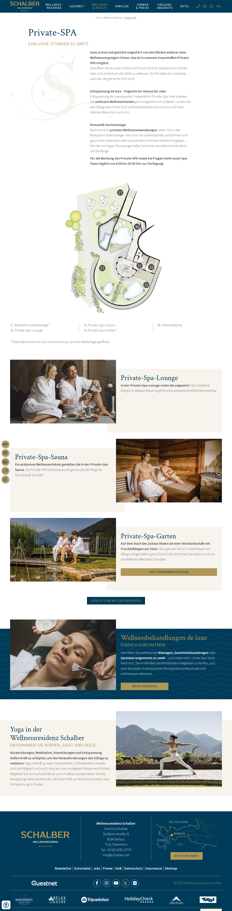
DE (218, 6)
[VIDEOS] (5, 470)
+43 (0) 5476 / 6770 (118, 850)
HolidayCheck (139, 900)
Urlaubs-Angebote (165, 6)
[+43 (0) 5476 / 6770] (197, 6)
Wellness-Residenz (54, 6)
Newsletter (63, 868)
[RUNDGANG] (5, 444)
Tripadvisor (95, 900)
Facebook (97, 883)
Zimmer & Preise (142, 6)
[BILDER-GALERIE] (5, 461)
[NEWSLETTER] (5, 479)
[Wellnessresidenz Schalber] (25, 6)
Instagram (106, 883)
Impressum (153, 868)
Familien (122, 6)
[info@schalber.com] (204, 6)
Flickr (135, 883)
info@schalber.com (116, 855)
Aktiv (184, 6)
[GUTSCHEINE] (5, 453)
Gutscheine (82, 868)
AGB (118, 868)
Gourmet (77, 6)
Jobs (96, 868)
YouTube (116, 883)
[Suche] (211, 6)
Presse (108, 868)
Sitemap (171, 868)
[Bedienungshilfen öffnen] (6, 905)
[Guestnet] (44, 883)
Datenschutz (133, 868)
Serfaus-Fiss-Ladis (176, 899)
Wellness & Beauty (99, 6)
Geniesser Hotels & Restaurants (24, 900)
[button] (116, 249)
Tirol (208, 899)
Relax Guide (56, 899)
